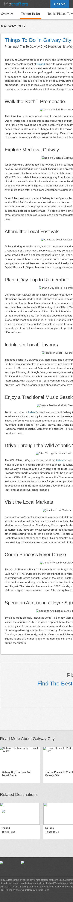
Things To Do (30, 13)
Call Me (60, 4)
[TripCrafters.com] (16, 4)
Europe (49, 828)
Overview (7, 13)
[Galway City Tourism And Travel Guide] (20, 758)
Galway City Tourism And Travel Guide (16, 774)
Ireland (41, 63)
